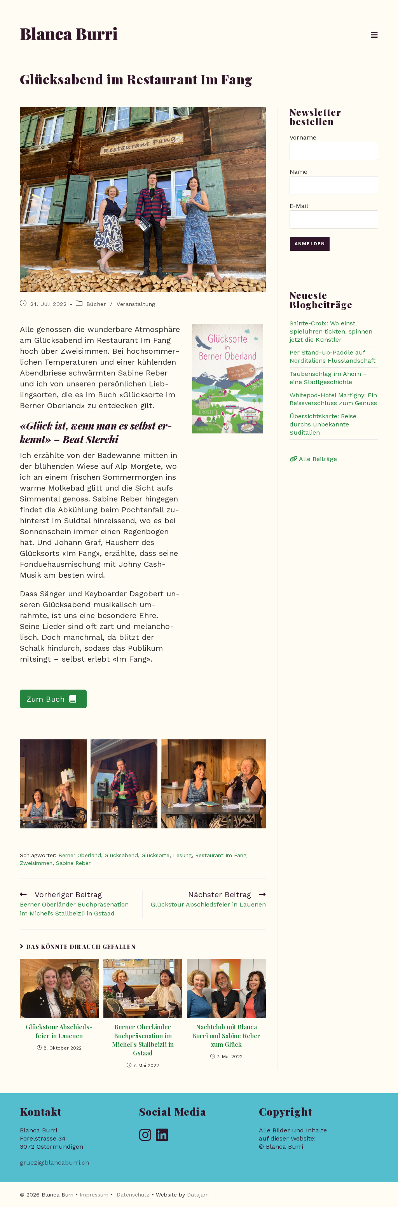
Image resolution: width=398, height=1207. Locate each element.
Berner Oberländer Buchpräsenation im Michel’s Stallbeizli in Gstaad (143, 1040)
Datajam (198, 1194)
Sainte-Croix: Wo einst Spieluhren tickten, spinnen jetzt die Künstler (331, 331)
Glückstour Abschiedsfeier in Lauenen (59, 1031)
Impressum (94, 1194)
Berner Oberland (79, 855)
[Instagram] (145, 1136)
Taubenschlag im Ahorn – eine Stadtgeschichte (328, 378)
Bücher (96, 304)
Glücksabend (121, 855)
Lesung (182, 855)
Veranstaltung (136, 304)
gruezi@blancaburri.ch (54, 1162)
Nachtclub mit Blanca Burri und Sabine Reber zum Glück (226, 1035)
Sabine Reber (73, 863)
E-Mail (299, 206)
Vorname (303, 137)
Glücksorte (155, 855)
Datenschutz (133, 1194)
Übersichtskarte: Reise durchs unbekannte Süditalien (323, 424)
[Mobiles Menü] (374, 35)
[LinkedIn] (162, 1136)
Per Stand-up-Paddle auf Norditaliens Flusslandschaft (332, 356)
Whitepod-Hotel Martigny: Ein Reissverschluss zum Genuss (333, 399)
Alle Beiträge (317, 459)
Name (298, 171)
